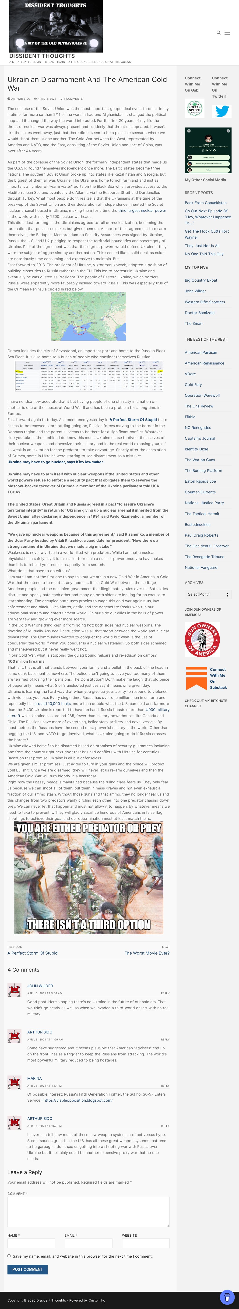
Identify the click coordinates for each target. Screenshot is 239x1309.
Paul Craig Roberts (201, 535)
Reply (165, 993)
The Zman (193, 323)
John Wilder (40, 986)
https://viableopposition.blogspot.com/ (78, 1100)
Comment (17, 1194)
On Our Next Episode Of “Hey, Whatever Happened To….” (208, 217)
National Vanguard (201, 567)
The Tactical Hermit (202, 513)
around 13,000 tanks (53, 703)
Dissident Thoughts (42, 56)
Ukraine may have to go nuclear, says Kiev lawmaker (55, 462)
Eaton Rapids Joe (200, 481)
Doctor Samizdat (200, 312)
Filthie (190, 416)
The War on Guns (200, 459)
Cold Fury (193, 384)
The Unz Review (199, 406)
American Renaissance (204, 363)
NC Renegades (198, 427)
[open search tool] (219, 33)
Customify (96, 1300)
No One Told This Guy (204, 253)
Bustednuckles (197, 524)
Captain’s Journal (200, 438)
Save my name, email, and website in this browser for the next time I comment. (83, 1256)
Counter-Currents (200, 492)
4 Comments (73, 98)
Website (129, 1235)
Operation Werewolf (202, 395)
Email (71, 1235)
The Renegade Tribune (204, 556)
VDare (190, 373)
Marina (34, 1078)
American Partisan (201, 352)
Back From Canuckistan (206, 202)
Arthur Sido (21, 98)
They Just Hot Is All (202, 245)
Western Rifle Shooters (205, 302)
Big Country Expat (201, 280)
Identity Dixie (196, 449)
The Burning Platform (203, 470)
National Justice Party (204, 502)
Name (13, 1235)
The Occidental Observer (207, 546)
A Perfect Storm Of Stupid (133, 419)
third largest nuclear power (142, 210)
